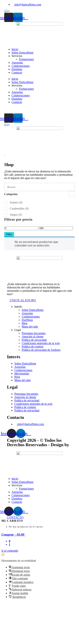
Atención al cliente (32, 336)
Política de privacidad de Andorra (41, 349)
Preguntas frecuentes (34, 333)
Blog (24, 323)
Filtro (9, 234)
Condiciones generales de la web (41, 343)
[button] (2, 554)
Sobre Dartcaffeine (22, 52)
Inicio (15, 49)
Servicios (17, 55)
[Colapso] (72, 194)
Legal (17, 329)
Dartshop (17, 69)
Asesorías (17, 62)
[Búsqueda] (70, 187)
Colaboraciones (21, 65)
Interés (18, 306)
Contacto (17, 72)
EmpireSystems (21, 449)
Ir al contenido (9, 550)
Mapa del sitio (30, 326)
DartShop (27, 319)
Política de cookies (32, 346)
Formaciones (26, 59)
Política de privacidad (34, 339)
